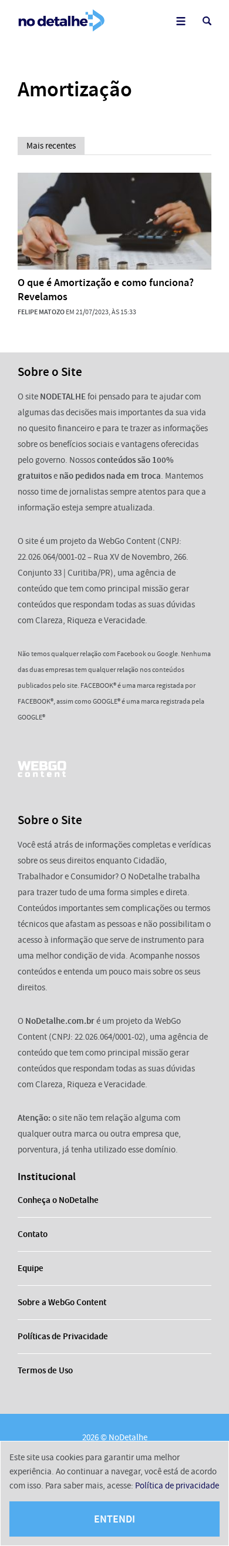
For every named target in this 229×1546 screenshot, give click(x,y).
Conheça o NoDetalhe (58, 1200)
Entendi (114, 1519)
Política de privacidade (177, 1485)
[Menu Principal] (180, 20)
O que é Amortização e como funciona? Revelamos (106, 289)
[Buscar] (207, 20)
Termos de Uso (45, 1370)
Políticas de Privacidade (63, 1336)
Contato (33, 1234)
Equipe (30, 1268)
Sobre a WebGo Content (62, 1302)
